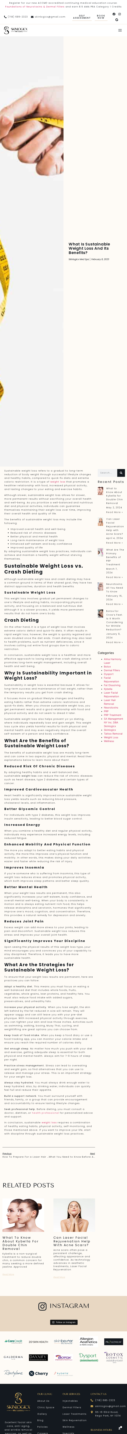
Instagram (69, 1305)
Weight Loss (111, 737)
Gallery (42, 1414)
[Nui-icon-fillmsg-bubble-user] (120, 1427)
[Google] (117, 20)
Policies (42, 1426)
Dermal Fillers (112, 670)
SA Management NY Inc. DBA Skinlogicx (113, 722)
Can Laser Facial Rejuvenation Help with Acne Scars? (72, 1241)
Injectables (70, 1400)
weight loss (58, 481)
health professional (45, 1112)
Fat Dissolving (112, 685)
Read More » (114, 512)
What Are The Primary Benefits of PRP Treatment (115, 557)
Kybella (108, 688)
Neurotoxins (111, 707)
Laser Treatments (74, 1414)
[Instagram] (119, 14)
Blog (40, 1420)
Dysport (109, 674)
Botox (107, 666)
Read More (8, 1274)
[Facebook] (114, 14)
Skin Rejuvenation (75, 1420)
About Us (43, 1400)
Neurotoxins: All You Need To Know (114, 588)
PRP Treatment (112, 715)
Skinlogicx (110, 729)
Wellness (109, 741)
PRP (106, 711)
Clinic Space (46, 1407)
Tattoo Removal (113, 733)
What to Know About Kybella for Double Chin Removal (20, 1243)
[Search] (121, 473)
